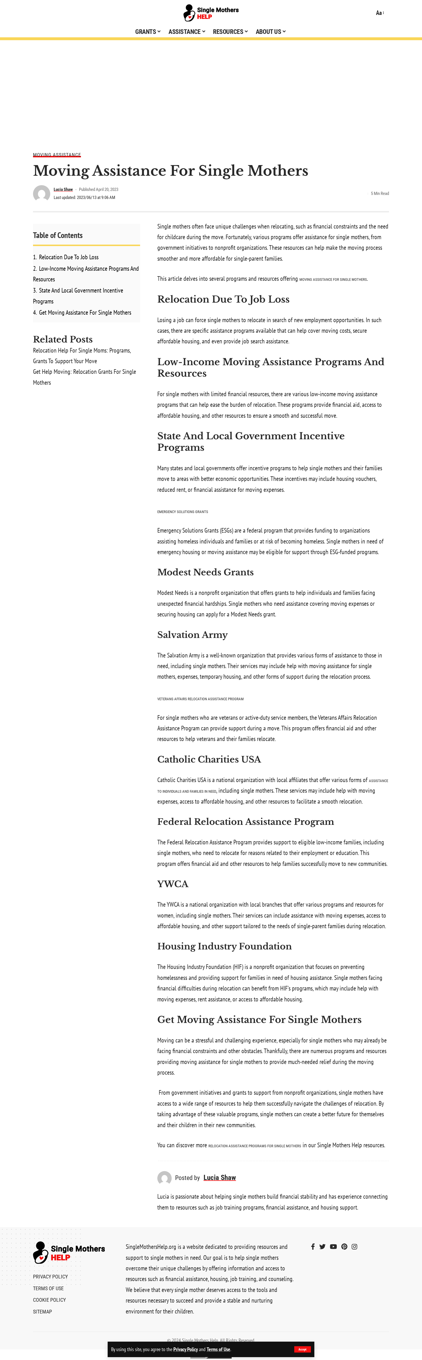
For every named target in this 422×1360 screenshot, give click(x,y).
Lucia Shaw (63, 189)
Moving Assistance (57, 154)
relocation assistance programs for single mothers (254, 1146)
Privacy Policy (185, 1349)
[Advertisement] (211, 92)
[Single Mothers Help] (211, 13)
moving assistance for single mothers (333, 279)
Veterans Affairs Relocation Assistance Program (200, 699)
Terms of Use (218, 1349)
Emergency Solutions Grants (182, 512)
